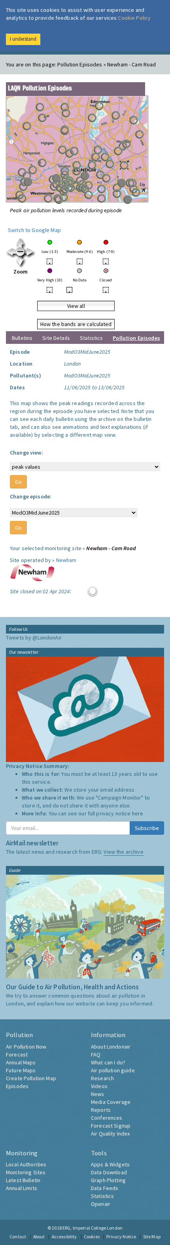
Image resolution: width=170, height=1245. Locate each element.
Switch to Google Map (34, 230)
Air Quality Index (110, 1133)
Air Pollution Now (26, 1046)
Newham (66, 560)
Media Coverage (110, 1101)
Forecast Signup (110, 1125)
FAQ (95, 1054)
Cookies (92, 1236)
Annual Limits (21, 1188)
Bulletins (22, 337)
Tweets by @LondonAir (34, 637)
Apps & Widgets (110, 1164)
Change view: (26, 452)
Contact (17, 1236)
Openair (100, 1203)
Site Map (152, 1236)
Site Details (56, 337)
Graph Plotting (108, 1180)
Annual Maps (21, 1062)
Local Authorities (26, 1164)
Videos (99, 1086)
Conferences (107, 1117)
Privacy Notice (121, 1236)
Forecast (17, 1054)
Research (102, 1078)
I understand (23, 39)
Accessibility (64, 1236)
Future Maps (21, 1070)
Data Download (109, 1172)
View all (76, 305)
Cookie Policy (134, 17)
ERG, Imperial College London (92, 1228)
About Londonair (110, 1046)
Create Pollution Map (31, 1078)
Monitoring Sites (25, 1172)
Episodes (17, 1086)
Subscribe (147, 828)
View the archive (123, 851)
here (138, 813)
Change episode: (30, 496)
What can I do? (108, 1062)
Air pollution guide (113, 1070)
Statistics (91, 337)
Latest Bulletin (23, 1180)
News (97, 1094)
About (39, 1236)
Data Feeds (104, 1188)
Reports (101, 1109)
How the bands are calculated (76, 324)
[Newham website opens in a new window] (32, 572)
